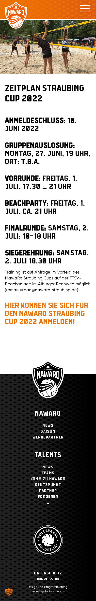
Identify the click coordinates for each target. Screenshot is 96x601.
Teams (48, 473)
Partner (48, 491)
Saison (48, 431)
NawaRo (48, 413)
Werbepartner (48, 437)
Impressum (48, 579)
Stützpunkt (48, 485)
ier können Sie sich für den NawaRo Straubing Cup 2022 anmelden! (46, 313)
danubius (57, 591)
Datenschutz (48, 573)
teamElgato (40, 591)
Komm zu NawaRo (48, 479)
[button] (9, 592)
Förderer (48, 497)
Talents (48, 455)
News (48, 425)
